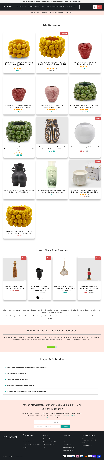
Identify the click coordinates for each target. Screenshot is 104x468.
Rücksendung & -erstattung (50, 441)
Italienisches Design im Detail (31, 444)
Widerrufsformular (68, 450)
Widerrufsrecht (67, 444)
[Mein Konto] (94, 6)
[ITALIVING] (7, 7)
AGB (64, 441)
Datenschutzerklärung (69, 447)
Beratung (25, 447)
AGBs (54, 415)
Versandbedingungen (49, 439)
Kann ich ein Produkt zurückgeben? (17, 379)
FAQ (44, 447)
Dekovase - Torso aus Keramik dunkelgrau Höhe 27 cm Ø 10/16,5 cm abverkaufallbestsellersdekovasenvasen (19, 174)
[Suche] (90, 7)
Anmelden (65, 426)
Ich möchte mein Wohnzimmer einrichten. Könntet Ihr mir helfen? (26, 391)
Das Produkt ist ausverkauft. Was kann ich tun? (21, 385)
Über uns (25, 439)
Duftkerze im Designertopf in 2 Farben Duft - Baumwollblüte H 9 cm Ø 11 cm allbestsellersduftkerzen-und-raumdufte (85, 174)
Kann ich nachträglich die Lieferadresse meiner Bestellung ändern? (27, 367)
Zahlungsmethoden (48, 444)
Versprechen (26, 441)
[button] (21, 7)
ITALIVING (10, 456)
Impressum (66, 439)
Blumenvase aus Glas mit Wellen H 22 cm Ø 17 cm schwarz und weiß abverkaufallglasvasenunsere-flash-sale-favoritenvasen (39, 270)
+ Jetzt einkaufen (19, 49)
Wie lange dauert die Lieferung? (16, 373)
